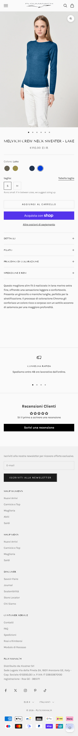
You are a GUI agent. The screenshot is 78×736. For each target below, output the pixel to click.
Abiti (6, 516)
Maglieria (9, 510)
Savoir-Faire (11, 579)
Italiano (44, 702)
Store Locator (12, 597)
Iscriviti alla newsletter (30, 477)
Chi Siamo (10, 603)
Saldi (7, 523)
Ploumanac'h (13, 658)
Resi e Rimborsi (13, 641)
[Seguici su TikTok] (45, 690)
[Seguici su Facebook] (6, 690)
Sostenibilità (11, 591)
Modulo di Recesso (15, 647)
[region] (39, 366)
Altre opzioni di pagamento (39, 224)
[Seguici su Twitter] (15, 690)
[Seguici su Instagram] (25, 690)
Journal (8, 585)
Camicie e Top (12, 504)
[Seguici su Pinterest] (35, 690)
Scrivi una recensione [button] (39, 427)
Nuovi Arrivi (11, 498)
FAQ (6, 628)
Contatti (9, 622)
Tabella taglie (66, 178)
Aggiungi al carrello (39, 204)
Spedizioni (10, 634)
